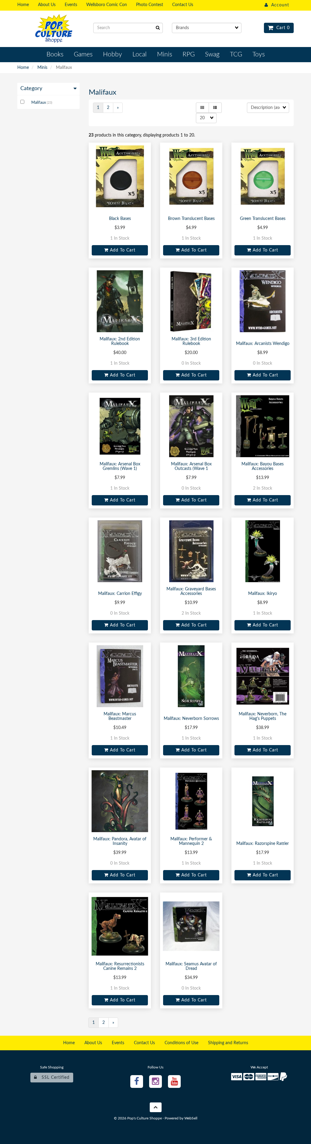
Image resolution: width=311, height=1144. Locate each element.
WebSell (190, 1118)
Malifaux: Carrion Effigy (120, 594)
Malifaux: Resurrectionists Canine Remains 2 (120, 966)
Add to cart (121, 250)
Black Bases (120, 219)
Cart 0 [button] (281, 28)
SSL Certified (53, 1077)
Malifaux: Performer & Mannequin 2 (191, 841)
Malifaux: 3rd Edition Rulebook (191, 341)
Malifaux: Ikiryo (262, 594)
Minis (42, 68)
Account (278, 5)
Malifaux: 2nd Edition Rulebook (120, 341)
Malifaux (39, 102)
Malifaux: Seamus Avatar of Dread (191, 966)
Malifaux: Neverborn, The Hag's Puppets (262, 716)
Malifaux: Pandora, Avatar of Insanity (119, 841)
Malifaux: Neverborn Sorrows (191, 719)
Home (23, 68)
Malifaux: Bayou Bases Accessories (262, 466)
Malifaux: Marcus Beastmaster (120, 716)
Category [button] (31, 88)
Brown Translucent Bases (191, 219)
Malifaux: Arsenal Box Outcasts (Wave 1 (191, 466)
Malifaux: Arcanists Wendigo (262, 344)
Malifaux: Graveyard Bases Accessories (191, 591)
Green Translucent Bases (262, 219)
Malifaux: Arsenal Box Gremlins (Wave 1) (120, 466)
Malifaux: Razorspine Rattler (262, 844)
